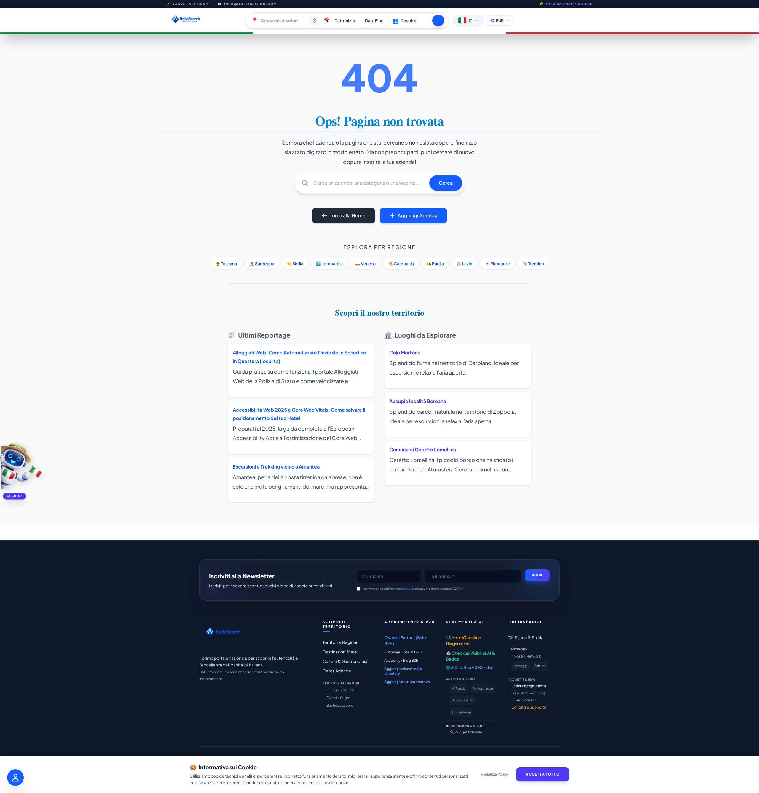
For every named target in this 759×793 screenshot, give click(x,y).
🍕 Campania (401, 263)
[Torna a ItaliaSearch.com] (204, 20)
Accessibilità (462, 700)
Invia (537, 575)
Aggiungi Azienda (417, 215)
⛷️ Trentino (533, 263)
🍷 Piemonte (497, 263)
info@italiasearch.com (250, 4)
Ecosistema (461, 712)
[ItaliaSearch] (222, 634)
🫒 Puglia (435, 263)
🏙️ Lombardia (329, 263)
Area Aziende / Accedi (566, 4)
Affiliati (540, 666)
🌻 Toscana (226, 263)
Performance (483, 688)
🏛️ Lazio (464, 263)
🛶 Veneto (365, 263)
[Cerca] (438, 20)
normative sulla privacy (409, 588)
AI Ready (458, 688)
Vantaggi (520, 666)
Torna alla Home (348, 215)
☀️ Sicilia (295, 263)
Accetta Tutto (543, 774)
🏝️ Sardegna (261, 263)
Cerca (446, 183)
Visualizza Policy (494, 774)
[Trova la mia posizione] (314, 20)
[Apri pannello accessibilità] (15, 777)
